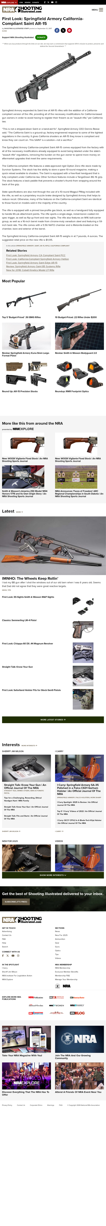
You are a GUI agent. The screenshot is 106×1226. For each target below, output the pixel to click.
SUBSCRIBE (16, 901)
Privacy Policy (7, 1105)
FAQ (4, 939)
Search (5, 946)
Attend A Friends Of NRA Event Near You (78, 1092)
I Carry (59, 751)
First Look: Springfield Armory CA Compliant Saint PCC (35, 255)
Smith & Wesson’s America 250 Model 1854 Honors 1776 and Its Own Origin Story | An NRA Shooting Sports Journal (24, 493)
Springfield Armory (12, 110)
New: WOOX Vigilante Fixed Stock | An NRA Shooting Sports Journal (25, 460)
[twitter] (63, 29)
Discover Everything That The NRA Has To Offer (25, 1093)
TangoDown (83, 177)
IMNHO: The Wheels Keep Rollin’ (30, 578)
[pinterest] (69, 29)
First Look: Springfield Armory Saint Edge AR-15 (31, 263)
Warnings (50, 1105)
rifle (47, 246)
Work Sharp (95, 797)
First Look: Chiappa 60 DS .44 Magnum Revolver (27, 643)
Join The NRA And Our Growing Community (73, 1057)
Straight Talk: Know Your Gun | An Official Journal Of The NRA (25, 786)
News (4, 590)
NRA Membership (62, 968)
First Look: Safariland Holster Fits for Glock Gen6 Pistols (31, 690)
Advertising (7, 931)
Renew (28, 2)
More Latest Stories (64, 719)
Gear (57, 942)
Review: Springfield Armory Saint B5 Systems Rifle (33, 266)
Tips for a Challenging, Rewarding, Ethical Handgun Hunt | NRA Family (23, 799)
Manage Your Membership (66, 979)
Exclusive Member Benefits (66, 971)
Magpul (74, 192)
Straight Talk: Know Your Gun (17, 667)
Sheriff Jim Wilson (13, 751)
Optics (58, 950)
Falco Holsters (83, 797)
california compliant (60, 246)
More (18, 512)
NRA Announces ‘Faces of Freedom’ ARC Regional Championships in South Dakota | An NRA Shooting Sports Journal (79, 493)
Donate (35, 2)
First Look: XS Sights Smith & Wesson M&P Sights (28, 597)
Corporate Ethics (36, 1105)
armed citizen (23, 790)
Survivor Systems (11, 169)
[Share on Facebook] (57, 29)
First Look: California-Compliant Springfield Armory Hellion (37, 259)
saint (37, 246)
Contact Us (6, 935)
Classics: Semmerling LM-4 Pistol (19, 620)
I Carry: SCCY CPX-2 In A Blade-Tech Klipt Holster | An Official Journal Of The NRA (79, 822)
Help (4, 942)
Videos (59, 841)
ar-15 (42, 246)
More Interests (28, 745)
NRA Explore (7, 979)
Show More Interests (68, 875)
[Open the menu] (101, 9)
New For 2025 (10, 841)
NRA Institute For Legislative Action (17, 975)
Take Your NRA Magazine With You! (22, 1055)
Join (21, 2)
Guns (4, 31)
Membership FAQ (62, 975)
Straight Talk (10, 790)
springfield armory (25, 246)
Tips (9, 590)
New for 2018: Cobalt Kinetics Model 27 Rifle (30, 270)
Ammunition (60, 939)
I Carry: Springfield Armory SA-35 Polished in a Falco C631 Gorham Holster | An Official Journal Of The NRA (79, 789)
